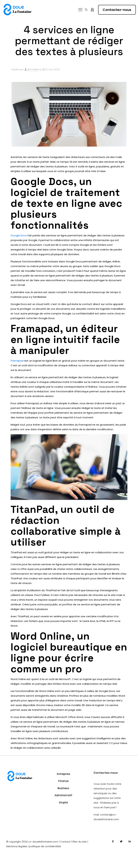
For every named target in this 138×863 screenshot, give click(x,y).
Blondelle (33, 69)
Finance (63, 781)
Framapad (17, 360)
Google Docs (19, 235)
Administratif (63, 795)
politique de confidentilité (45, 846)
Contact (65, 841)
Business (63, 788)
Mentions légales (16, 846)
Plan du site (80, 841)
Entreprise (63, 774)
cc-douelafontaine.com (43, 841)
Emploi (63, 802)
